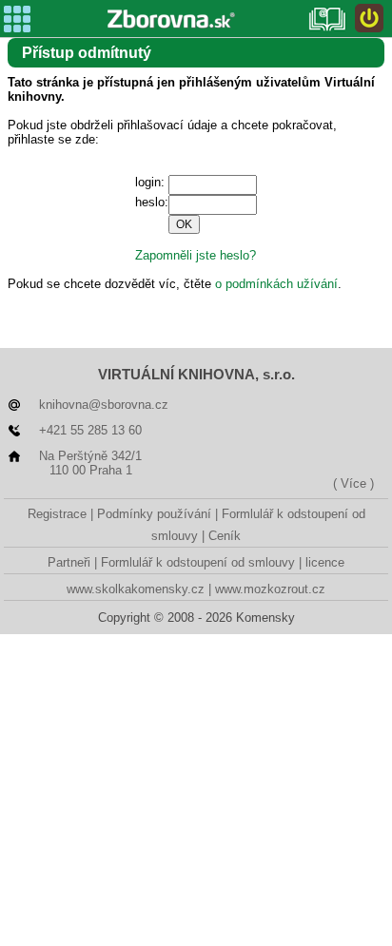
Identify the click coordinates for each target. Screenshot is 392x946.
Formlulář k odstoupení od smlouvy (198, 562)
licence (324, 562)
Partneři (69, 562)
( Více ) (353, 483)
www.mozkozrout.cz (270, 589)
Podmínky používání (154, 514)
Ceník (224, 536)
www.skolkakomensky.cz (136, 589)
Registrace (57, 514)
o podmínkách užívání (276, 284)
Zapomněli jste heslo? (195, 255)
